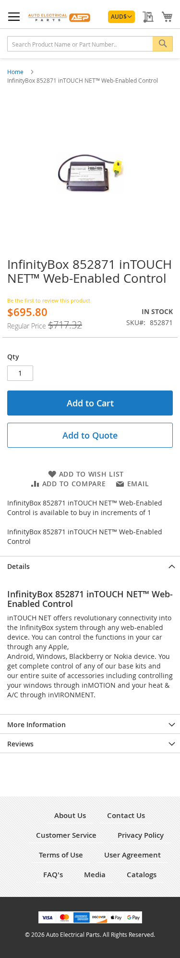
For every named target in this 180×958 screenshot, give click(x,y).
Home (16, 72)
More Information (36, 724)
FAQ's (53, 875)
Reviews (20, 743)
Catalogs (141, 875)
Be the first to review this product (48, 300)
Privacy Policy (141, 835)
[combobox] (90, 43)
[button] (121, 17)
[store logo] (59, 16)
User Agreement (132, 855)
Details (18, 566)
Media (95, 875)
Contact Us (126, 815)
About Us (70, 815)
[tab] (90, 565)
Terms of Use (61, 855)
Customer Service (66, 835)
